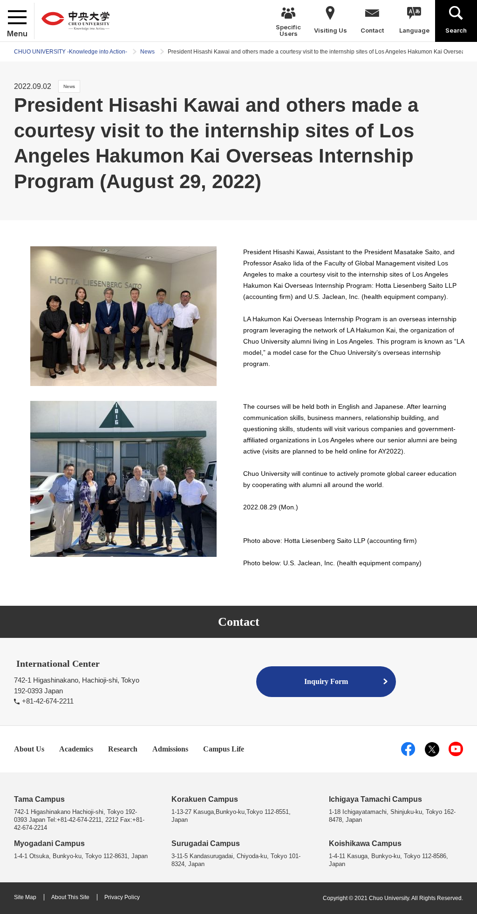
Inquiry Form (326, 681)
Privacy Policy (122, 897)
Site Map (25, 897)
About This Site (70, 897)
